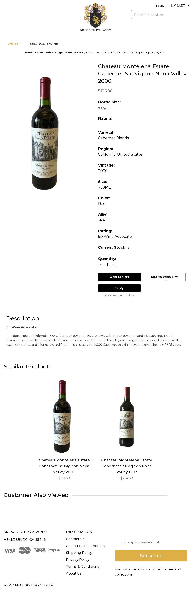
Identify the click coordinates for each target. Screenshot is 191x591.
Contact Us (75, 539)
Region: (105, 149)
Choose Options (64, 419)
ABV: (102, 214)
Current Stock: (114, 247)
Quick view (64, 413)
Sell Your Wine (44, 44)
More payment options (119, 295)
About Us (74, 573)
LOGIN (159, 6)
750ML (104, 187)
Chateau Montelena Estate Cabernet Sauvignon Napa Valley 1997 (126, 466)
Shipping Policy (79, 553)
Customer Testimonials (85, 546)
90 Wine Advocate (115, 236)
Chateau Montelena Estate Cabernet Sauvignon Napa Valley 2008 (64, 466)
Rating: (105, 231)
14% (101, 220)
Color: (104, 198)
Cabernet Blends (113, 138)
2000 (103, 171)
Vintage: (106, 165)
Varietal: (106, 132)
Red (102, 203)
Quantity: (107, 258)
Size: (102, 181)
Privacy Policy (77, 560)
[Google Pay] (119, 288)
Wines (13, 44)
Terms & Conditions (82, 566)
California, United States (120, 154)
